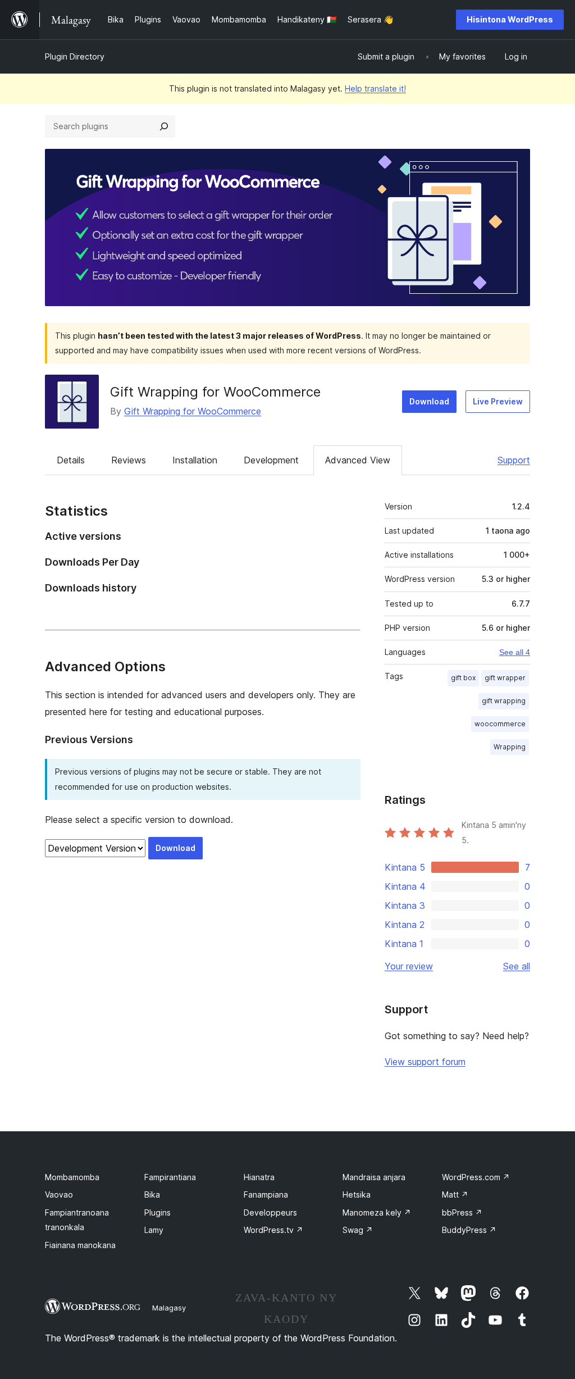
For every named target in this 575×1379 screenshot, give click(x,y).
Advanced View (357, 460)
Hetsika (357, 1194)
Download (429, 401)
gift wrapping (504, 701)
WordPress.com (476, 1177)
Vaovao (59, 1194)
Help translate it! (375, 88)
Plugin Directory (74, 56)
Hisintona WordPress (510, 19)
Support (514, 460)
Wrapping (510, 747)
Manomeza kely (377, 1212)
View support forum (425, 1061)
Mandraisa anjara (374, 1177)
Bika (152, 1194)
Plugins (157, 1212)
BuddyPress (469, 1230)
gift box (463, 677)
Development (271, 460)
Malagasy (169, 1307)
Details (71, 460)
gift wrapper (505, 677)
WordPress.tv (273, 1230)
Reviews (128, 460)
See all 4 (514, 652)
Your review (409, 966)
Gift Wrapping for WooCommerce (215, 392)
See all (516, 966)
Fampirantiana (170, 1177)
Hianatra (259, 1177)
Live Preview (498, 401)
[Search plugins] (164, 126)
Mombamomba (72, 1177)
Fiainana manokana (80, 1245)
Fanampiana (266, 1194)
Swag (358, 1230)
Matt (455, 1194)
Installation (194, 460)
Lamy (153, 1230)
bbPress (462, 1212)
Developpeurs (270, 1212)
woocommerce (500, 724)
